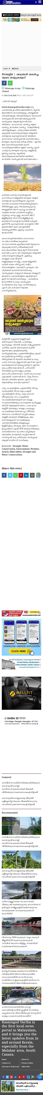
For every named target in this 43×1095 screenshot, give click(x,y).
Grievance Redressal (10, 1067)
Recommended (10, 813)
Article (15, 69)
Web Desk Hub (10, 96)
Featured (6, 777)
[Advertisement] (21, 44)
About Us (25, 1060)
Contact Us (6, 1063)
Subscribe (26, 1067)
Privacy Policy (27, 1063)
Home (5, 69)
